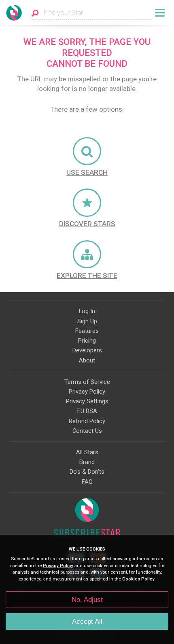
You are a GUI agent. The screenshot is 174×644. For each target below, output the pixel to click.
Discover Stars (87, 224)
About (87, 360)
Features (87, 331)
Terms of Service (87, 382)
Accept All (87, 621)
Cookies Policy (138, 579)
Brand (87, 462)
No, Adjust (87, 600)
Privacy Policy (87, 391)
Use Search (87, 172)
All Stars (87, 452)
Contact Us (87, 430)
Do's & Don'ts (87, 471)
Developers (87, 350)
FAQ (87, 481)
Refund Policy (87, 421)
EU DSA (87, 411)
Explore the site (87, 275)
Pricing (87, 340)
